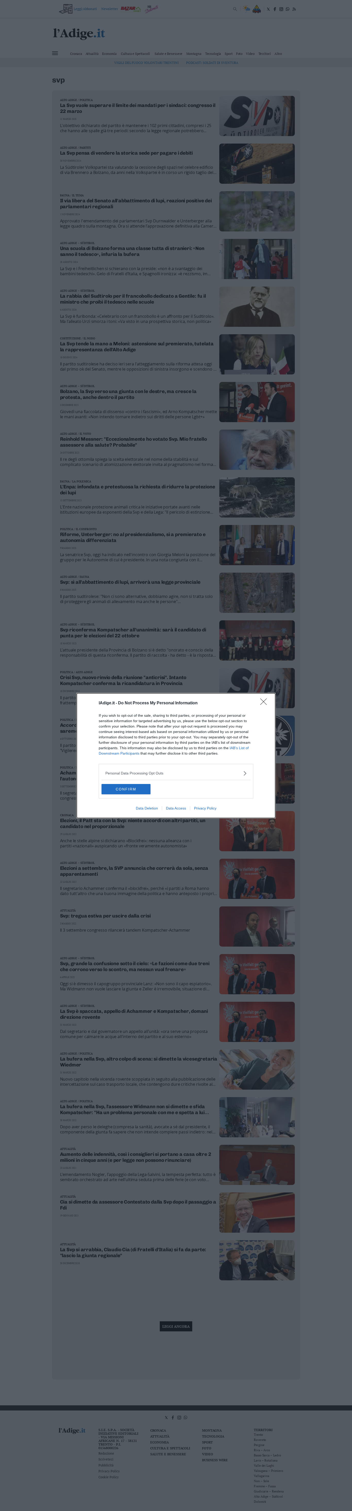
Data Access (176, 808)
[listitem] (176, 773)
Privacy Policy (205, 808)
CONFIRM (126, 789)
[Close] (265, 703)
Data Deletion (147, 808)
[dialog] (176, 755)
